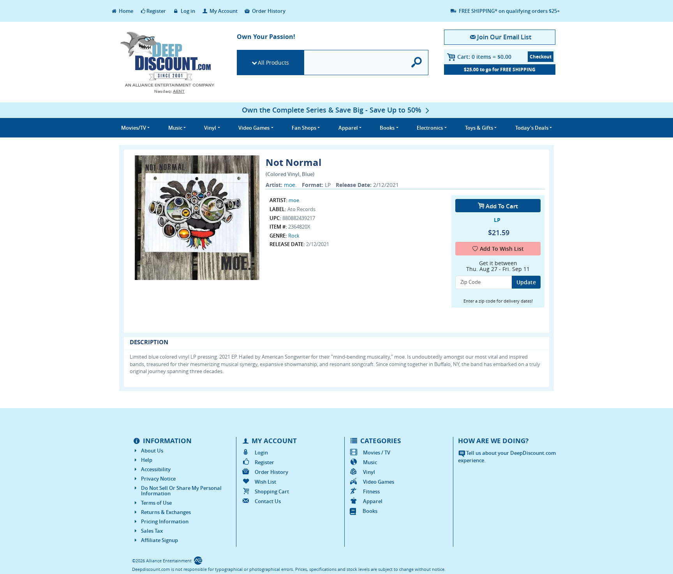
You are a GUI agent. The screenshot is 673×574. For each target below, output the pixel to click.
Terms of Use (156, 502)
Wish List (265, 481)
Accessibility (156, 469)
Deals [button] (531, 127)
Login (261, 452)
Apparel (372, 501)
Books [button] (387, 127)
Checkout (540, 56)
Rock (294, 235)
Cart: (484, 56)
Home (125, 10)
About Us (152, 450)
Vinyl (369, 471)
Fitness (371, 491)
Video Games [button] (254, 127)
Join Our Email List (504, 37)
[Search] (416, 62)
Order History (268, 10)
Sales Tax (152, 531)
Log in (187, 10)
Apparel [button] (348, 127)
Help (146, 460)
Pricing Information (165, 521)
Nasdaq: (169, 91)
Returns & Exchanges (166, 512)
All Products (273, 62)
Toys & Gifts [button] (479, 127)
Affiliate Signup (159, 540)
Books (370, 510)
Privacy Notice (158, 478)
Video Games (378, 481)
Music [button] (175, 127)
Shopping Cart (272, 491)
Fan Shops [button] (304, 127)
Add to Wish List (502, 248)
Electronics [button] (430, 127)
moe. (290, 184)
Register (156, 10)
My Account (223, 10)
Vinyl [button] (210, 127)
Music (370, 462)
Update (526, 282)
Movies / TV (376, 452)
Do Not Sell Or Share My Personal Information (181, 490)
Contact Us (268, 501)
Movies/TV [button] (133, 127)
